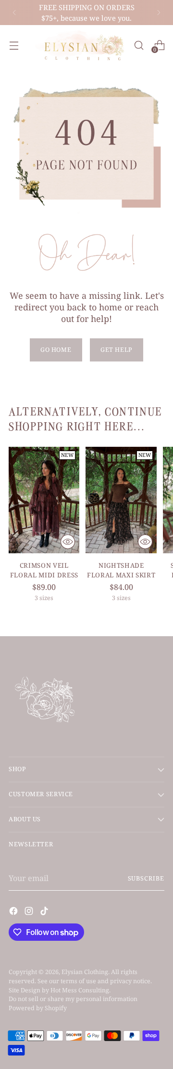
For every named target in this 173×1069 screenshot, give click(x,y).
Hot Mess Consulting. (80, 990)
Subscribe (146, 878)
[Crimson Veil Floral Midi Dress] (44, 500)
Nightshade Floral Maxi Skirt (121, 570)
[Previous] (14, 12)
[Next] (158, 12)
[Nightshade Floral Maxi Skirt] (121, 500)
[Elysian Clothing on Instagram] (30, 912)
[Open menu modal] (14, 45)
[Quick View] (67, 541)
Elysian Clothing (85, 972)
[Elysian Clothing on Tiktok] (45, 912)
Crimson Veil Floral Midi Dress (44, 570)
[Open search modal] (138, 45)
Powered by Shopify (38, 1008)
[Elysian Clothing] (80, 45)
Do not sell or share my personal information (73, 999)
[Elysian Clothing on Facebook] (14, 912)
